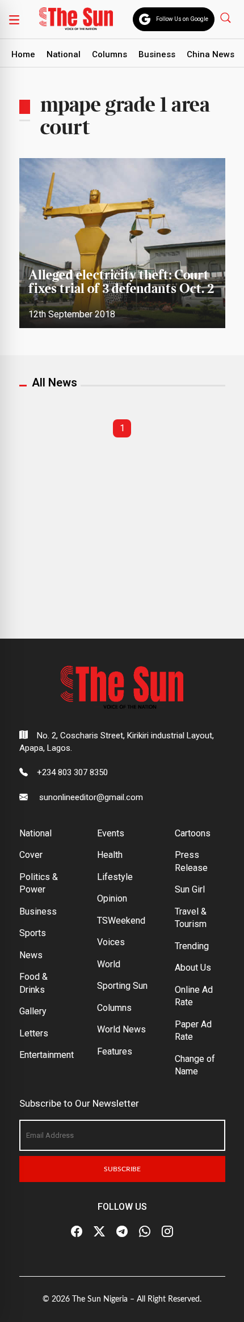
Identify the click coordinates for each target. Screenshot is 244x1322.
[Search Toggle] (226, 17)
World (108, 964)
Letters (33, 1033)
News (31, 955)
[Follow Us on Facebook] (76, 1231)
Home (23, 54)
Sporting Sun (122, 985)
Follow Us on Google (182, 19)
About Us (193, 967)
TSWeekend (121, 920)
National (64, 54)
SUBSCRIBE (122, 1169)
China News (210, 54)
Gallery (33, 1011)
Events (110, 833)
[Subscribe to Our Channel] (122, 1231)
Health (110, 854)
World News (121, 1029)
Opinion (112, 898)
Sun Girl (190, 889)
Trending (192, 946)
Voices (111, 942)
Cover (31, 854)
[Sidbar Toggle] (14, 19)
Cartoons (193, 833)
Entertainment (46, 1054)
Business (156, 54)
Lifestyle (115, 877)
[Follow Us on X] (99, 1231)
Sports (32, 933)
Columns (109, 54)
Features (114, 1051)
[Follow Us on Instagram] (167, 1231)
